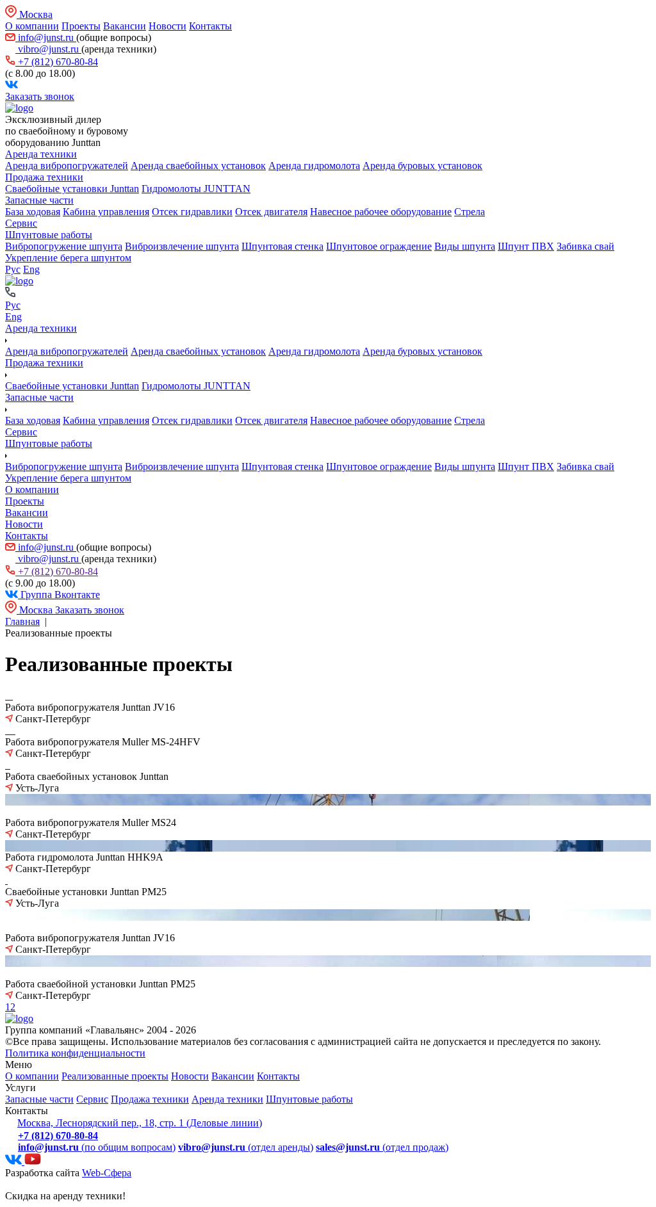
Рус (12, 269)
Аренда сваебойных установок (198, 165)
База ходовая (32, 211)
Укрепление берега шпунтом (68, 257)
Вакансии (124, 25)
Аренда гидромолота (314, 165)
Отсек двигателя (271, 211)
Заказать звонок (39, 96)
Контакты (210, 25)
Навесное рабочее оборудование (381, 211)
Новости (167, 25)
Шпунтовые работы (48, 234)
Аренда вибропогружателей (66, 165)
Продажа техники (44, 177)
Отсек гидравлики (192, 211)
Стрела (469, 211)
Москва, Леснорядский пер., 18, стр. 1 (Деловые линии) (139, 1122)
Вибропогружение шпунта (63, 246)
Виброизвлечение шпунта (182, 246)
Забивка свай (585, 246)
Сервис (21, 223)
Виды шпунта (464, 246)
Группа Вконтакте (59, 594)
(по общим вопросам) (97, 1147)
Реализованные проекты (115, 1076)
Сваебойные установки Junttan (72, 188)
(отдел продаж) (382, 1147)
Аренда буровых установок (422, 165)
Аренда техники (41, 154)
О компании (32, 25)
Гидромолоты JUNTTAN (196, 188)
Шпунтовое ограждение (379, 246)
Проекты (81, 25)
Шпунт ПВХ (526, 246)
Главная (22, 621)
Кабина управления (106, 211)
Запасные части (39, 200)
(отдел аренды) (245, 1147)
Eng (31, 269)
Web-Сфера (106, 1172)
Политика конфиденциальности (75, 1053)
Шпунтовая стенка (283, 246)
